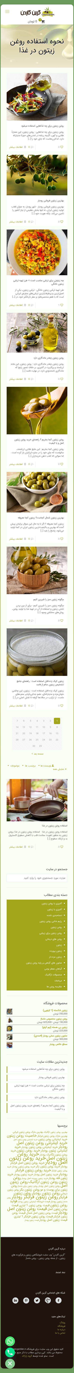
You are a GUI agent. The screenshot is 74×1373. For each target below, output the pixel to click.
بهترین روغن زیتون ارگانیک (55, 1132)
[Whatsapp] (10, 1341)
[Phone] (10, 1352)
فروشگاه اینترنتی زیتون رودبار (31, 1201)
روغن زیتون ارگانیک (43, 1182)
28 (17, 740)
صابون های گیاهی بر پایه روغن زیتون (44, 963)
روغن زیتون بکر (30, 1189)
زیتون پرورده (56, 951)
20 (23, 733)
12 (30, 727)
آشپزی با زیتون (54, 909)
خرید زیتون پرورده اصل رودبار (35, 1178)
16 (50, 733)
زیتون (59, 945)
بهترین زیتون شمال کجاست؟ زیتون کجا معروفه (41, 518)
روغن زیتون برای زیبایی (50, 933)
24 (43, 740)
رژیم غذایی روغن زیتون (51, 921)
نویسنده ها (46, 766)
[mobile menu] (7, 12)
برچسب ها (30, 766)
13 (23, 727)
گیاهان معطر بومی (53, 969)
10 (43, 727)
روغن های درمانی (53, 939)
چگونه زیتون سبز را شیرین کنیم (48, 599)
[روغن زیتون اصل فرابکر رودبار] (37, 11)
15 (57, 733)
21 (17, 733)
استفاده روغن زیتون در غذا (54, 826)
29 (40, 746)
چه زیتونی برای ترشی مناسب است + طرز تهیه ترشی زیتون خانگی (38, 282)
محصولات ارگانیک (53, 975)
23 (50, 740)
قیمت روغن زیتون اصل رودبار (37, 1210)
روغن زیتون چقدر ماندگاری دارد (49, 358)
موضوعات (14, 766)
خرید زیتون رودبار (23, 1174)
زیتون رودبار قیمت (53, 1201)
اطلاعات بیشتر (16, 147)
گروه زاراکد (27, 1356)
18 (37, 733)
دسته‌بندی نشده (54, 915)
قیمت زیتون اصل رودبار (53, 1220)
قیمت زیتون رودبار (32, 1220)
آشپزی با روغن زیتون (52, 903)
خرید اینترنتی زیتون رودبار (40, 1148)
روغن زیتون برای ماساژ (28, 1186)
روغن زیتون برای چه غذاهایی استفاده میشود (42, 126)
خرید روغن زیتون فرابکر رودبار (41, 1172)
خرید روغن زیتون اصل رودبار (38, 1160)
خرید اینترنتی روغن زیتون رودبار (40, 1147)
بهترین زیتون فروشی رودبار (51, 200)
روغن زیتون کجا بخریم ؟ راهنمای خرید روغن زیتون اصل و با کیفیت (39, 441)
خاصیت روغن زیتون (22, 1135)
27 (23, 740)
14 (17, 727)
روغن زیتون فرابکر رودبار (35, 1197)
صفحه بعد (38, 754)
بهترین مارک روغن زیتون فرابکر (52, 1136)
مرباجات (58, 981)
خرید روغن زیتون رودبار (23, 1167)
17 (43, 733)
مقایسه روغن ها (54, 987)
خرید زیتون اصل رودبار (46, 1174)
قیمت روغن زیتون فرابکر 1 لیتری (33, 1216)
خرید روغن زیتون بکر (48, 1166)
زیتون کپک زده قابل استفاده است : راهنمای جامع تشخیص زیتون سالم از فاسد (40, 682)
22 (57, 740)
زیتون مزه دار (55, 957)
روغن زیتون (56, 927)
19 (30, 733)
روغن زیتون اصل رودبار (49, 1186)
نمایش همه (58, 769)
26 (30, 740)
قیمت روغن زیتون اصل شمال (42, 1213)
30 (34, 746)
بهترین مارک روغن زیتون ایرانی (28, 1132)
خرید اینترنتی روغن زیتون (52, 1139)
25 (37, 740)
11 (37, 727)
